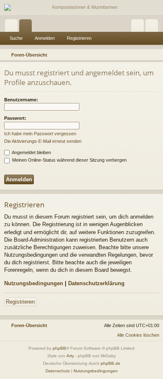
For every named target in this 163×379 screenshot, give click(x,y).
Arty (70, 355)
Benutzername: (21, 99)
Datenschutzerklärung (96, 283)
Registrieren (79, 38)
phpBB (59, 348)
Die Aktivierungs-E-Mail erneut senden (43, 141)
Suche (16, 38)
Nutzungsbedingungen (33, 283)
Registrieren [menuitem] (153, 27)
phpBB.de (110, 363)
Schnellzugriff (13, 27)
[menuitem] (155, 54)
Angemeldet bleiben (31, 152)
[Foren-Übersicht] (81, 7)
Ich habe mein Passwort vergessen (40, 133)
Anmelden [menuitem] (139, 27)
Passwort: (15, 118)
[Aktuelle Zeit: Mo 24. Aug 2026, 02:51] (144, 54)
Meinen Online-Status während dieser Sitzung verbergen (69, 159)
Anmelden (45, 38)
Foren (27, 27)
